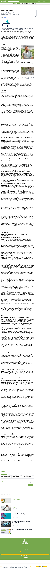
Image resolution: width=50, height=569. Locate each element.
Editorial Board (25, 542)
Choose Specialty (16, 3)
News (23, 1)
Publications (33, 1)
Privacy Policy (25, 545)
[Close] (49, 566)
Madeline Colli (14, 507)
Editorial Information (25, 543)
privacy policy (16, 486)
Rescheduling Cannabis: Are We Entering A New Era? (16, 476)
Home (2, 10)
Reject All (39, 566)
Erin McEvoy (18, 499)
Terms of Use (25, 544)
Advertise (25, 540)
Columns (30, 1)
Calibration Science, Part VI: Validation (4, 476)
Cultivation (36, 3)
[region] (25, 566)
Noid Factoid (27, 3)
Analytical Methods (32, 3)
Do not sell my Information (25, 546)
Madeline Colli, (15, 499)
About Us (25, 539)
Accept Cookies (44, 566)
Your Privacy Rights (32, 566)
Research (25, 3)
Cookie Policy (11, 568)
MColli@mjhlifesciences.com (6, 461)
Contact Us (25, 541)
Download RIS (3, 471)
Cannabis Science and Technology (6, 13)
